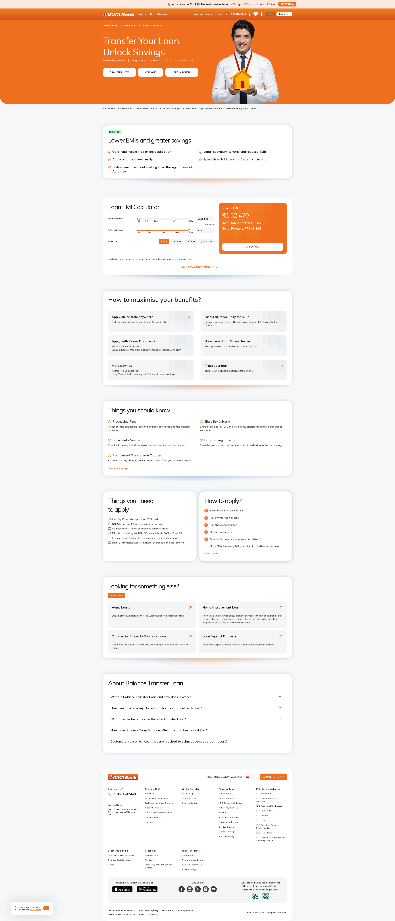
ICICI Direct (261, 820)
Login (282, 14)
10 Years (176, 241)
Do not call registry (147, 910)
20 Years (190, 241)
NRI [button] (152, 14)
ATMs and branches (229, 817)
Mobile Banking (226, 798)
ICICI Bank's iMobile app (230, 803)
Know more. (36, 909)
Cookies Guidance (191, 803)
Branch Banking (226, 836)
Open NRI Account (153, 808)
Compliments (151, 855)
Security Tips (188, 793)
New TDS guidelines (192, 865)
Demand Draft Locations (120, 860)
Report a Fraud (189, 798)
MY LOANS (150, 72)
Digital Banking (226, 832)
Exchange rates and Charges (159, 803)
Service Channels (227, 827)
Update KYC (187, 855)
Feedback (149, 860)
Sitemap (152, 914)
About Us (149, 793)
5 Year (163, 241)
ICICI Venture (262, 815)
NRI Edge (149, 822)
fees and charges (148, 426)
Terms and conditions (192, 860)
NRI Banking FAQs (153, 817)
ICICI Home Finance (265, 833)
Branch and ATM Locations (121, 855)
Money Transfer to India (156, 798)
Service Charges (190, 869)
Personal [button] (142, 14)
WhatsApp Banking (228, 808)
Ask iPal (223, 812)
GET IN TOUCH (182, 72)
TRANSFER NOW (119, 72)
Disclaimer (168, 910)
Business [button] (162, 14)
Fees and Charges (118, 468)
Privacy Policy (185, 910)
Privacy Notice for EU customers (126, 914)
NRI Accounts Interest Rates (158, 812)
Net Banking (225, 793)
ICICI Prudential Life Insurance (270, 806)
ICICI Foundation (264, 793)
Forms (111, 865)
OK (46, 908)
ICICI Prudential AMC (266, 811)
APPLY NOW (287, 4)
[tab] (116, 595)
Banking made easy (228, 822)
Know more (183, 60)
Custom (207, 241)
